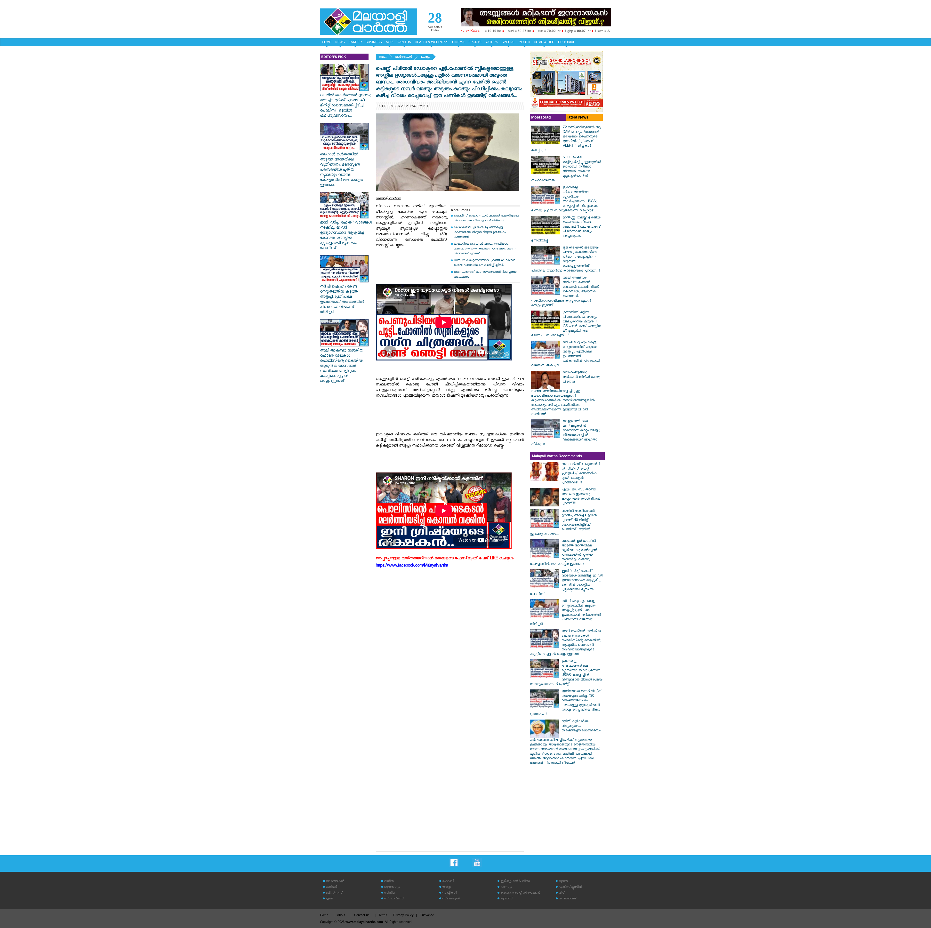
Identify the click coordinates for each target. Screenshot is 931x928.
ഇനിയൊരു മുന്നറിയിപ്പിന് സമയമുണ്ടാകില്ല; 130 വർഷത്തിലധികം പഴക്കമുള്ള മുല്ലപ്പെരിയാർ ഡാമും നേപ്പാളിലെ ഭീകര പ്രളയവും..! (566, 703)
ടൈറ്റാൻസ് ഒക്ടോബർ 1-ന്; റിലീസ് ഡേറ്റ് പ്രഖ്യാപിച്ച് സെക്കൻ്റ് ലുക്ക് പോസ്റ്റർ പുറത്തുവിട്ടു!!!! (581, 473)
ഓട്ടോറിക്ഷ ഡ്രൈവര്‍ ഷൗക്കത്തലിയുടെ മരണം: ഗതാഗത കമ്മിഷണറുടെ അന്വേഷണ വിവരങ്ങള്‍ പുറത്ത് (484, 249)
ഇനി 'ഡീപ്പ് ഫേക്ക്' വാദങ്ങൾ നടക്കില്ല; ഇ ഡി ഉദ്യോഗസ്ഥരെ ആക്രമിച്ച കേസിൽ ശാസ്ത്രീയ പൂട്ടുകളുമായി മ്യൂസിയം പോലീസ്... (346, 235)
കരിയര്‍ (331, 887)
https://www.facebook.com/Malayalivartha (412, 566)
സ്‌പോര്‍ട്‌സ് (394, 899)
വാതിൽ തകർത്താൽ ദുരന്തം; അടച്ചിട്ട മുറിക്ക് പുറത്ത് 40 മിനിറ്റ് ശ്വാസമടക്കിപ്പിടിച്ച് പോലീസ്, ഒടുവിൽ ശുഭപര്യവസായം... (345, 106)
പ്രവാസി (506, 899)
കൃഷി (329, 899)
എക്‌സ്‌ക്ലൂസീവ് (570, 887)
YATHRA (491, 42)
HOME (326, 42)
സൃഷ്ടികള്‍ (449, 893)
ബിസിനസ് (334, 893)
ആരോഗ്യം (392, 887)
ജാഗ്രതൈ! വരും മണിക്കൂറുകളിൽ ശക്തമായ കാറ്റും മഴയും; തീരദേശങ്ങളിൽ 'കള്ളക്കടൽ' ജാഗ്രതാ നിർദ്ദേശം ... (565, 433)
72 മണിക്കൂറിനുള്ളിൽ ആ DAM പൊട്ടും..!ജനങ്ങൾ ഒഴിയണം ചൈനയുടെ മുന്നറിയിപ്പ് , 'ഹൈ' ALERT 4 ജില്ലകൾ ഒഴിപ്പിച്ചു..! (566, 139)
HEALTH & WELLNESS (431, 42)
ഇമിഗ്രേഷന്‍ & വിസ (515, 881)
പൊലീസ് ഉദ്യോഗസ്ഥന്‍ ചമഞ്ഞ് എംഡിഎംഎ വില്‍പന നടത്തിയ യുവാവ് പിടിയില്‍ (486, 218)
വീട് (562, 893)
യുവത (563, 881)
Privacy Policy (403, 915)
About (341, 915)
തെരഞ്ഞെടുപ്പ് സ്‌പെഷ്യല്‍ (520, 893)
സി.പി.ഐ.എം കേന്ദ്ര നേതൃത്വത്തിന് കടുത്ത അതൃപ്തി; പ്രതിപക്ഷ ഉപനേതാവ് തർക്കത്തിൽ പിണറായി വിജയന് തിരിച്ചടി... (342, 299)
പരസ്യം (506, 887)
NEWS (340, 42)
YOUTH (524, 42)
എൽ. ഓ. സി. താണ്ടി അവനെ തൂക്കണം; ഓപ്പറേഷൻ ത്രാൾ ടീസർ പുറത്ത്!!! (581, 497)
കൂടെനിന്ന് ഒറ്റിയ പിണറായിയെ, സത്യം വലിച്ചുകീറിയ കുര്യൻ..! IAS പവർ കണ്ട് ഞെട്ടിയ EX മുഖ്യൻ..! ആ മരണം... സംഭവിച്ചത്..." (566, 324)
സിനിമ (389, 893)
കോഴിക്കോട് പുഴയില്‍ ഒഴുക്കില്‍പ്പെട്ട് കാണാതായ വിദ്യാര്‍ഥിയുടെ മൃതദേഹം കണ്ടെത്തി (480, 232)
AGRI (389, 42)
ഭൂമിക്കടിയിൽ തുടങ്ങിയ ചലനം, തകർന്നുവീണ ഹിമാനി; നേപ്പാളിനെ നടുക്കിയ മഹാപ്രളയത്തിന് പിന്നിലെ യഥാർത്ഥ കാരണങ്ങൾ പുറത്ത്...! (565, 259)
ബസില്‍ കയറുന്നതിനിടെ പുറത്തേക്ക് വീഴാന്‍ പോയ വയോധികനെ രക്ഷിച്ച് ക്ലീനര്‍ (484, 263)
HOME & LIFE (544, 42)
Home (324, 915)
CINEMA (458, 42)
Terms (382, 915)
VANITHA (404, 42)
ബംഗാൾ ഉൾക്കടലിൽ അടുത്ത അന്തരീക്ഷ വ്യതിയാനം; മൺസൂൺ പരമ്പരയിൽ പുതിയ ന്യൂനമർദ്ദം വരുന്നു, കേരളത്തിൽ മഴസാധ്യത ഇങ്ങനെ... (341, 170)
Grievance (427, 915)
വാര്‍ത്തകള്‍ (403, 57)
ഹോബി (448, 881)
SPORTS (475, 42)
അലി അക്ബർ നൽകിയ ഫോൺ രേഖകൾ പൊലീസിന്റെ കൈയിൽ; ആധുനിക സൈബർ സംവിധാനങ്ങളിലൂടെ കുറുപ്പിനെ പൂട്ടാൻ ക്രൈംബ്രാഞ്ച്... (341, 366)
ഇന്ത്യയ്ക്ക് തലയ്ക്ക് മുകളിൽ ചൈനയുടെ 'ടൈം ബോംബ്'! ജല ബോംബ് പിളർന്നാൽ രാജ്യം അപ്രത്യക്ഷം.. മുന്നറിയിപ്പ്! (566, 229)
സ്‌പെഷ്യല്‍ (451, 899)
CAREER (355, 42)
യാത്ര (446, 887)
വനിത (389, 881)
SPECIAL (508, 42)
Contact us (361, 915)
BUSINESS (374, 42)
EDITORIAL (566, 42)
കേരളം (425, 57)
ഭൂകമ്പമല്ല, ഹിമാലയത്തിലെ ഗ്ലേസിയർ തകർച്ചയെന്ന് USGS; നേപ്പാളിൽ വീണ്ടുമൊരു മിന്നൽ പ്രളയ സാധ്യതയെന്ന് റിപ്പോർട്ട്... (564, 199)
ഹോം (382, 57)
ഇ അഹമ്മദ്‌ (568, 899)
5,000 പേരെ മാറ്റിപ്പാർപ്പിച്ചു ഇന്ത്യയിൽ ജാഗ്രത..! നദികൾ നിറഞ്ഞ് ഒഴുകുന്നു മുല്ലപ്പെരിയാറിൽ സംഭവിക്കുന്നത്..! (566, 169)
